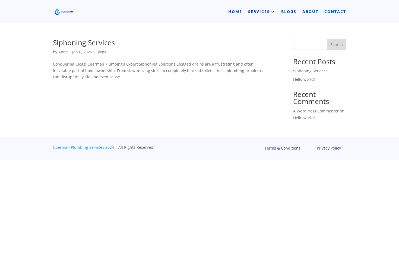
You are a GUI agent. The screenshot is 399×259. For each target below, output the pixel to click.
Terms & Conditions (282, 148)
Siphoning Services (84, 42)
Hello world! (304, 79)
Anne (63, 51)
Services (259, 11)
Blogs (288, 11)
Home (235, 11)
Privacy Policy (329, 148)
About (310, 11)
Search (336, 44)
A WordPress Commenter (316, 111)
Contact (335, 11)
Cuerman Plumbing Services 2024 (83, 147)
